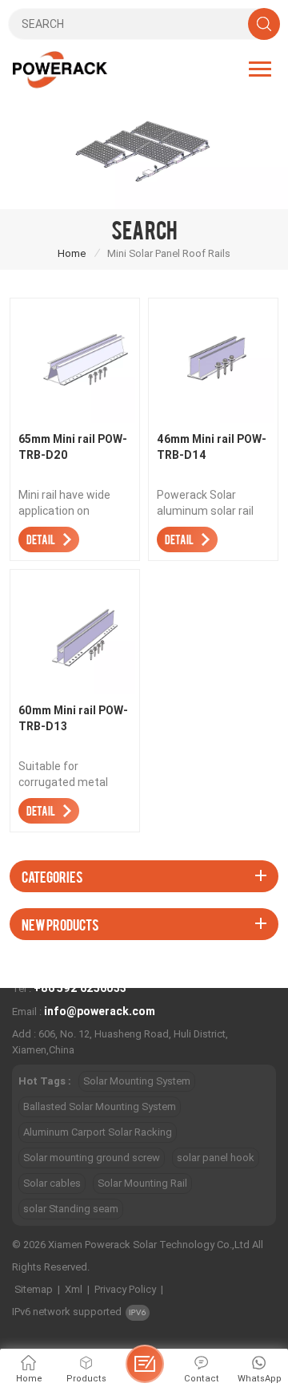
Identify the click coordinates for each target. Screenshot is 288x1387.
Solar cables (52, 1183)
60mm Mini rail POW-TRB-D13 (73, 718)
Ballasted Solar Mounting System (99, 1106)
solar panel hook (215, 1158)
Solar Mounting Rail (142, 1183)
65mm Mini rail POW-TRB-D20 (72, 447)
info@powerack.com (99, 1011)
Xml (73, 1289)
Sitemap (33, 1289)
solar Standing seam (70, 1209)
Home (72, 253)
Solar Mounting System (136, 1081)
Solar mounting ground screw (91, 1158)
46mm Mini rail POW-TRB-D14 (211, 447)
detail (40, 539)
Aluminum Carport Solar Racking (97, 1132)
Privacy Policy (125, 1289)
